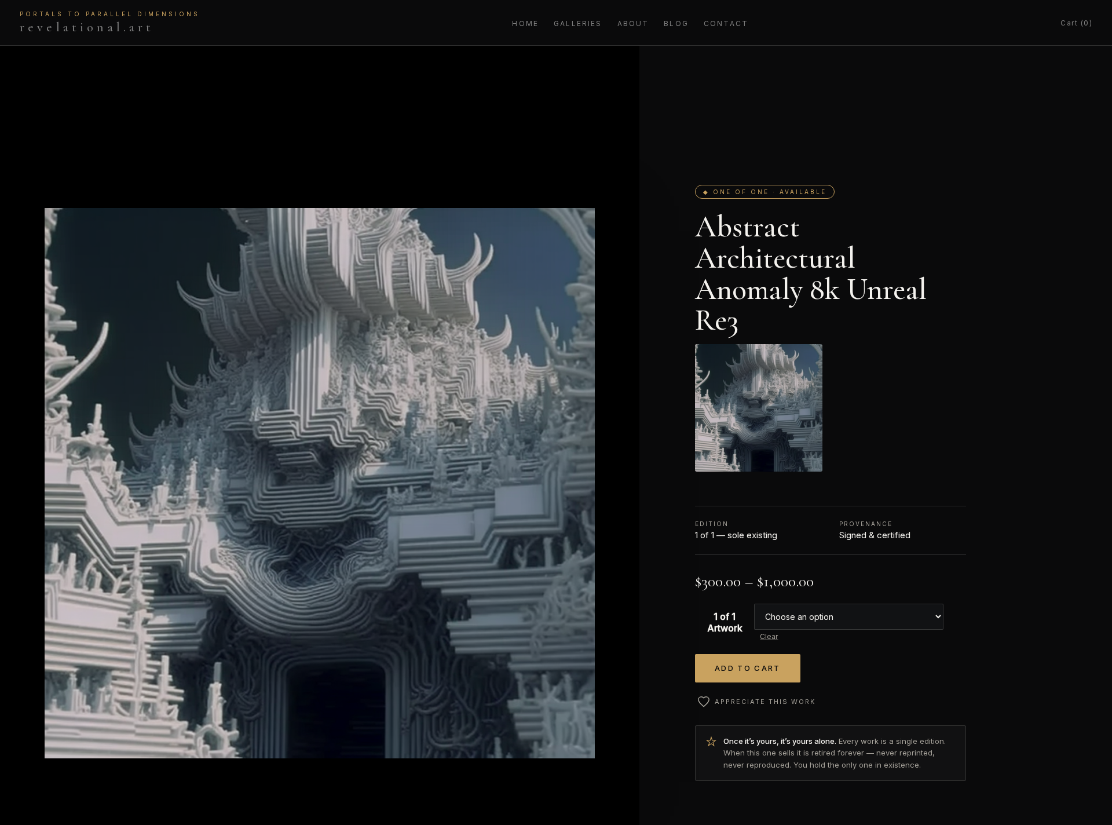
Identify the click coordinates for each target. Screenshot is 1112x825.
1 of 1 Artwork (724, 622)
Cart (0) (1076, 23)
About (633, 23)
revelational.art (110, 22)
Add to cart (748, 668)
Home (525, 23)
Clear (769, 636)
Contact (726, 23)
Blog (676, 23)
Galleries (578, 23)
